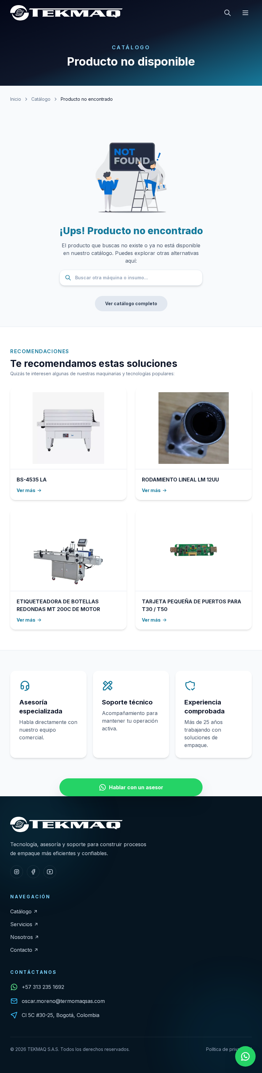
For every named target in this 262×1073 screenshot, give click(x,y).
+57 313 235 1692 (43, 987)
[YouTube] (49, 871)
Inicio (15, 99)
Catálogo (40, 99)
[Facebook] (33, 871)
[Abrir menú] (245, 12)
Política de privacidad (229, 1049)
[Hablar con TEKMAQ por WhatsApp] (245, 1056)
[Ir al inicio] (66, 12)
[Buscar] (227, 12)
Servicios (21, 924)
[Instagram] (16, 871)
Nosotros (21, 937)
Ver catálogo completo (131, 303)
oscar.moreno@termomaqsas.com (63, 1001)
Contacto (21, 950)
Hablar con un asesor (136, 787)
